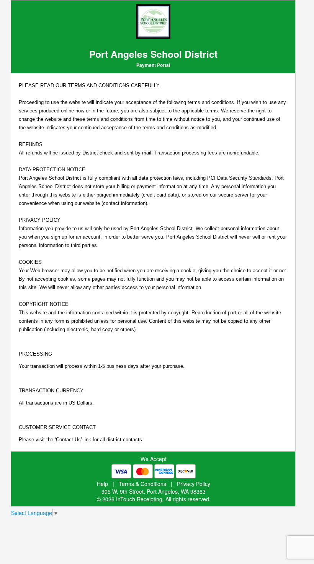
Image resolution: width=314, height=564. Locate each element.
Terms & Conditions (142, 484)
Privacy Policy (193, 484)
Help (102, 484)
